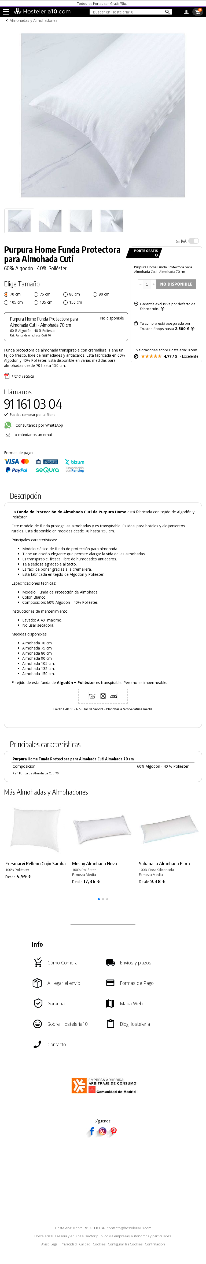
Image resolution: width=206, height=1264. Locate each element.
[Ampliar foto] (102, 203)
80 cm (74, 294)
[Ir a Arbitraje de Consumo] (105, 1094)
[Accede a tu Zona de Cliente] (186, 12)
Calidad (84, 1244)
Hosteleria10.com (69, 1228)
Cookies (99, 1244)
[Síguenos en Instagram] (102, 1136)
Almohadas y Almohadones (33, 20)
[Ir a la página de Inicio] (42, 13)
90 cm (104, 294)
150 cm (75, 302)
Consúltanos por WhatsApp (38, 425)
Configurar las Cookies (125, 1244)
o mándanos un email (34, 434)
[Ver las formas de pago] (44, 471)
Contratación (155, 1244)
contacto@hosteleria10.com (129, 1228)
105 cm (16, 302)
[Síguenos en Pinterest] (113, 1136)
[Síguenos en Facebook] (91, 1136)
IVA (181, 241)
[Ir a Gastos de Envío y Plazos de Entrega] (155, 255)
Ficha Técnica (23, 376)
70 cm (15, 294)
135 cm (46, 302)
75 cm (45, 294)
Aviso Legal (49, 1244)
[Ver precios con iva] (193, 241)
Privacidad (69, 1244)
